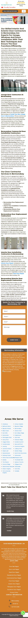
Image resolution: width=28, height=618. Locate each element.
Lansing (5, 446)
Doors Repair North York (17, 614)
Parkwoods (18, 455)
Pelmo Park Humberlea (9, 457)
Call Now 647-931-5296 (10, 11)
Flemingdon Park (7, 437)
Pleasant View (18, 457)
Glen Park (17, 437)
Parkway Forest (7, 455)
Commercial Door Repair (14, 578)
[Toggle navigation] (24, 11)
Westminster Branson (8, 466)
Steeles (4, 459)
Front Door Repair (14, 581)
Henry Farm (6, 439)
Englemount (18, 435)
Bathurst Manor (7, 426)
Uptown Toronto (19, 462)
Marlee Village (18, 451)
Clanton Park (18, 430)
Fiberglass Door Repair (14, 586)
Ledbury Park (18, 448)
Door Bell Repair (14, 566)
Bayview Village (19, 426)
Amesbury (5, 424)
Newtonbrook (6, 453)
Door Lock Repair (14, 569)
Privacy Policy (14, 592)
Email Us (15, 603)
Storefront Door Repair (14, 589)
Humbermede (6, 444)
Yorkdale (17, 471)
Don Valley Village (19, 433)
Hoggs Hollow (6, 442)
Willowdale (17, 466)
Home (2, 14)
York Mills (17, 468)
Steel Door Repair (14, 572)
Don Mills (5, 433)
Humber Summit (19, 442)
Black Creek (6, 430)
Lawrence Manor (7, 448)
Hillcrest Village (19, 439)
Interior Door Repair (14, 584)
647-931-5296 (15, 607)
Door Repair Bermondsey (10, 14)
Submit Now (14, 340)
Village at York (18, 464)
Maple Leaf (5, 451)
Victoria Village (6, 464)
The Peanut (6, 462)
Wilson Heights (7, 468)
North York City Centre (20, 453)
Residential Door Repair (14, 575)
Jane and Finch (19, 444)
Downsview (6, 435)
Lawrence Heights (19, 446)
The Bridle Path (19, 459)
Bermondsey (18, 428)
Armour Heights (19, 424)
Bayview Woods (7, 428)
